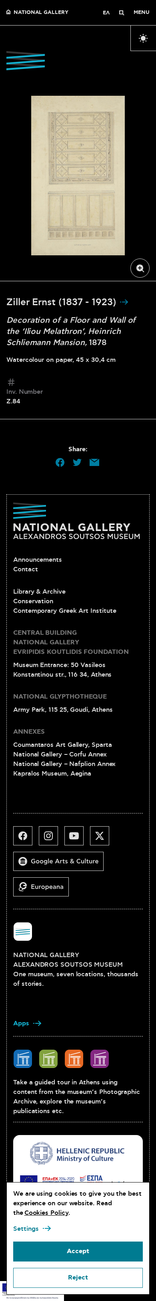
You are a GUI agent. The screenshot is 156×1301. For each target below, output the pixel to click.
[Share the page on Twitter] (77, 462)
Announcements (37, 560)
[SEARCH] (121, 12)
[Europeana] (44, 890)
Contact (25, 569)
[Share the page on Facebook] (60, 462)
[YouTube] (77, 839)
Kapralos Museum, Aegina (52, 774)
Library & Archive (39, 592)
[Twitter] (103, 839)
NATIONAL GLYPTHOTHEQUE (60, 697)
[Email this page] (94, 462)
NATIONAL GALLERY (41, 13)
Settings (26, 1229)
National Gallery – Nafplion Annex (64, 764)
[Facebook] (26, 839)
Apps (21, 1023)
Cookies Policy (46, 1213)
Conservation (33, 601)
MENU (142, 13)
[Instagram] (51, 839)
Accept (78, 1251)
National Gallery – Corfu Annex (60, 754)
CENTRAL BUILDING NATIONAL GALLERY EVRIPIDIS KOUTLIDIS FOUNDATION (71, 642)
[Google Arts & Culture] (61, 864)
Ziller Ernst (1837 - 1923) (62, 302)
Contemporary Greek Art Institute (64, 611)
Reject (78, 1277)
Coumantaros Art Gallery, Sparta (62, 745)
